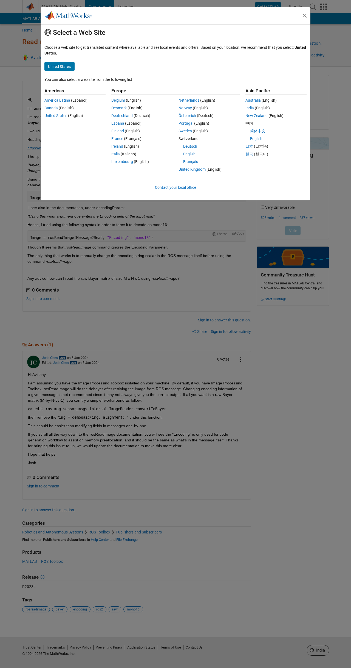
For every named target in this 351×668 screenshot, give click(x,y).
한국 (249, 154)
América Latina (57, 100)
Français (190, 161)
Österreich (187, 115)
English (189, 154)
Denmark (119, 108)
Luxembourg (122, 161)
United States (55, 115)
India (249, 108)
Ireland (117, 146)
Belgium (118, 100)
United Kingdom (192, 169)
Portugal (186, 123)
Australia (253, 100)
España (117, 123)
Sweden (185, 131)
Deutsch (190, 146)
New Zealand (256, 115)
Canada (51, 108)
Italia (115, 154)
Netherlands (189, 100)
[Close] (304, 15)
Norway (185, 108)
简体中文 (257, 131)
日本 (249, 146)
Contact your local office (175, 187)
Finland (117, 131)
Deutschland (122, 115)
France (117, 138)
